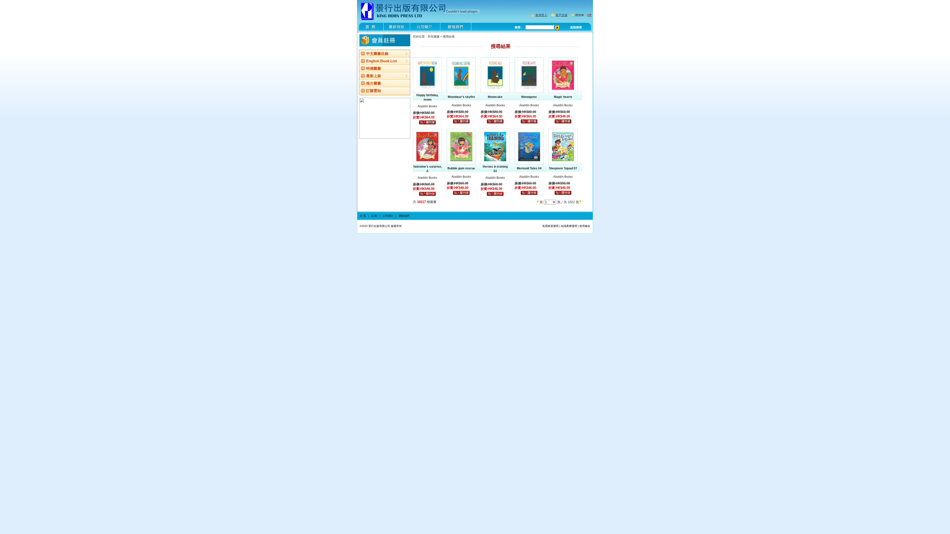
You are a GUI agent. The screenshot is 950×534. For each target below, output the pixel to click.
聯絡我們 (404, 215)
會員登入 (541, 15)
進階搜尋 (576, 27)
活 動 (374, 215)
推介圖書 (373, 83)
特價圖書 (373, 68)
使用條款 (584, 225)
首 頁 (363, 215)
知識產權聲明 (569, 225)
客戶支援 (562, 15)
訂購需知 (373, 91)
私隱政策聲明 (550, 225)
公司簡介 (387, 215)
